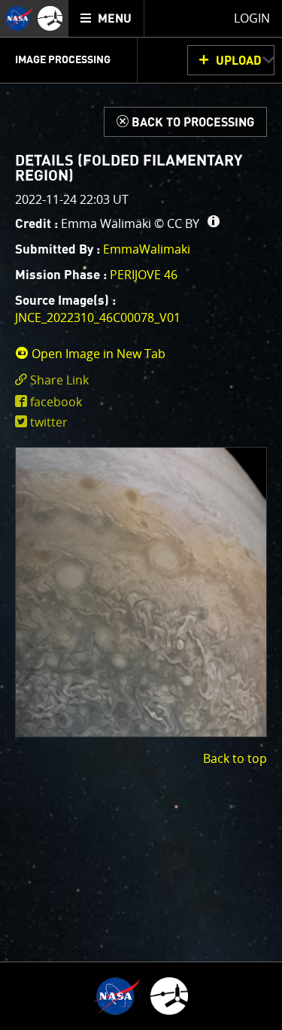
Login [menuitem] (252, 18)
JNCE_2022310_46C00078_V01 (97, 317)
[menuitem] (106, 18)
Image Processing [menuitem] (63, 60)
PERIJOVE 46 (143, 274)
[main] (141, 515)
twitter (49, 422)
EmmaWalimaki (146, 249)
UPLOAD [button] (239, 61)
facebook (56, 401)
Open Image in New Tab (97, 353)
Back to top (235, 758)
